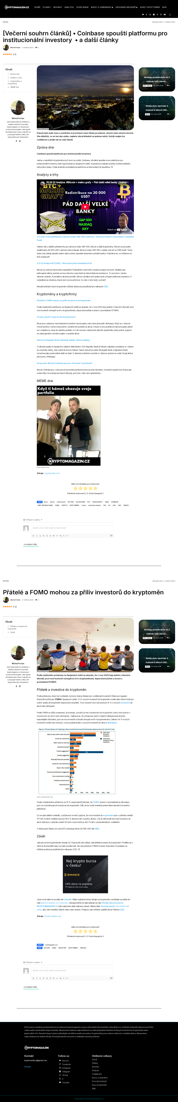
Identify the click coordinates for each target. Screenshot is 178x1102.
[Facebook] (146, 14)
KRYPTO (64, 505)
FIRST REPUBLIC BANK (45, 505)
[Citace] (53, 535)
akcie (46, 502)
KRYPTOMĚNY (74, 505)
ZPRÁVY (126, 505)
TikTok (65, 1075)
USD (119, 505)
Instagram (66, 1068)
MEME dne (15, 87)
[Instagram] (150, 14)
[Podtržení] (40, 535)
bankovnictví (61, 502)
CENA (107, 502)
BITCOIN (71, 502)
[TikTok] (157, 14)
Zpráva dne (14, 74)
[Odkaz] (60, 535)
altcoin (52, 502)
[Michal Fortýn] (6, 47)
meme (84, 505)
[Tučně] (33, 535)
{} (64, 535)
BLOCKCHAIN (80, 502)
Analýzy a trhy (16, 78)
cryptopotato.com (52, 473)
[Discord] (143, 14)
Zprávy (5, 22)
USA (114, 505)
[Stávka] (43, 535)
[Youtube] (165, 14)
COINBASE (114, 502)
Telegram (66, 1072)
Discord (65, 1061)
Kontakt (27, 1067)
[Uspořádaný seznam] (47, 535)
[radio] (75, 488)
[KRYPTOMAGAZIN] (36, 1048)
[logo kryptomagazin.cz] (17, 7)
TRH (104, 505)
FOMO (57, 505)
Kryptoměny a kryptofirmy (15, 82)
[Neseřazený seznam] (50, 535)
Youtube (65, 1082)
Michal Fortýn (15, 47)
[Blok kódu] (57, 535)
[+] (67, 535)
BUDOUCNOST (98, 502)
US (109, 505)
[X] (161, 14)
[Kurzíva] (37, 535)
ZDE (106, 286)
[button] (170, 14)
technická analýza (94, 505)
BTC (88, 502)
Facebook (66, 1064)
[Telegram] (154, 14)
